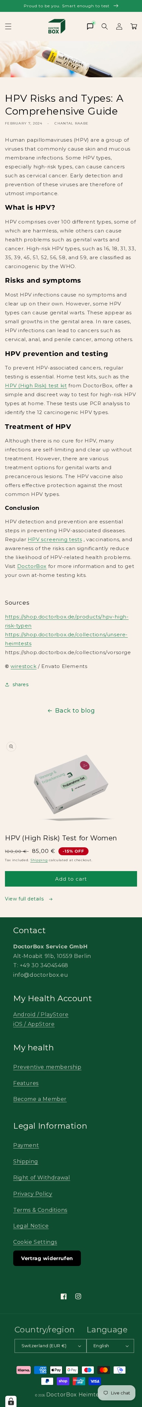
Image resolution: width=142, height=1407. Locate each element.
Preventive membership (47, 1067)
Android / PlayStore (40, 1014)
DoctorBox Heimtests (76, 1394)
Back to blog (75, 710)
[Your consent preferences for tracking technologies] (11, 1401)
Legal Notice (31, 1226)
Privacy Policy (32, 1194)
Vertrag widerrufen (47, 1258)
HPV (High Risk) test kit (36, 385)
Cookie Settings (35, 1242)
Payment (26, 1145)
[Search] (104, 26)
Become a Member (40, 1099)
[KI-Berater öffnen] (90, 26)
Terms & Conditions (40, 1210)
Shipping (39, 860)
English (101, 1345)
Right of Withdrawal (41, 1178)
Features (26, 1083)
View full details (25, 899)
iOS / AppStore (33, 1024)
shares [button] (21, 684)
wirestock (23, 666)
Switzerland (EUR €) (44, 1345)
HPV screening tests (55, 539)
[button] (8, 26)
